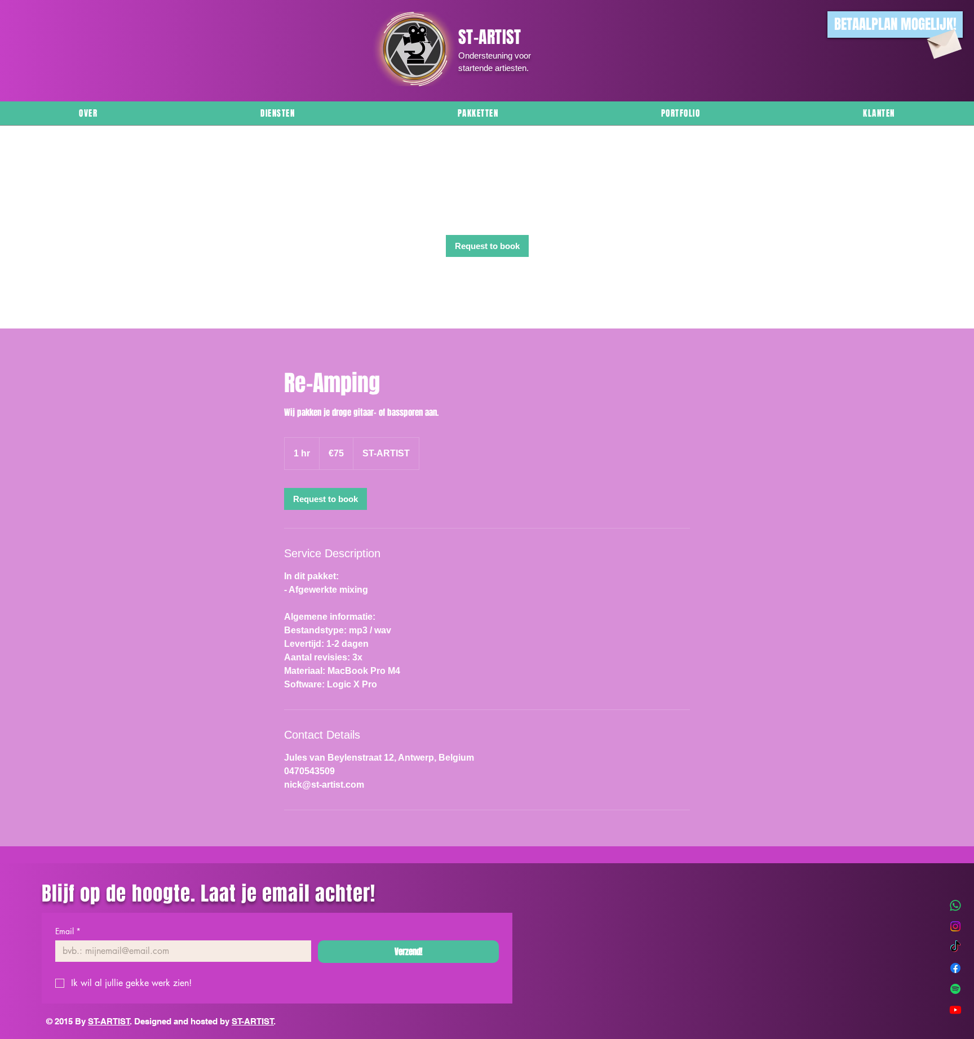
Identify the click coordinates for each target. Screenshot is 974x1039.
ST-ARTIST (109, 1021)
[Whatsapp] (955, 905)
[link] (487, 246)
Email (68, 931)
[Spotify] (955, 989)
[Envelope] (943, 41)
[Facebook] (955, 968)
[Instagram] (955, 926)
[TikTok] (955, 947)
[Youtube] (955, 1009)
